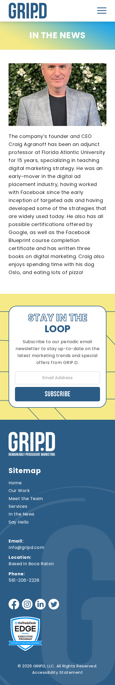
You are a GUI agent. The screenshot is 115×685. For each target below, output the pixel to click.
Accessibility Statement (57, 672)
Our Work (19, 491)
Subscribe (58, 394)
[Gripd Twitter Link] (54, 605)
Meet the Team (26, 499)
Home (15, 483)
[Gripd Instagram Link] (28, 605)
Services (18, 506)
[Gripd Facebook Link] (15, 605)
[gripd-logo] (38, 11)
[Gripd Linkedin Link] (41, 605)
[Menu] (100, 11)
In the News (21, 514)
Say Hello (19, 522)
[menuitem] (100, 11)
